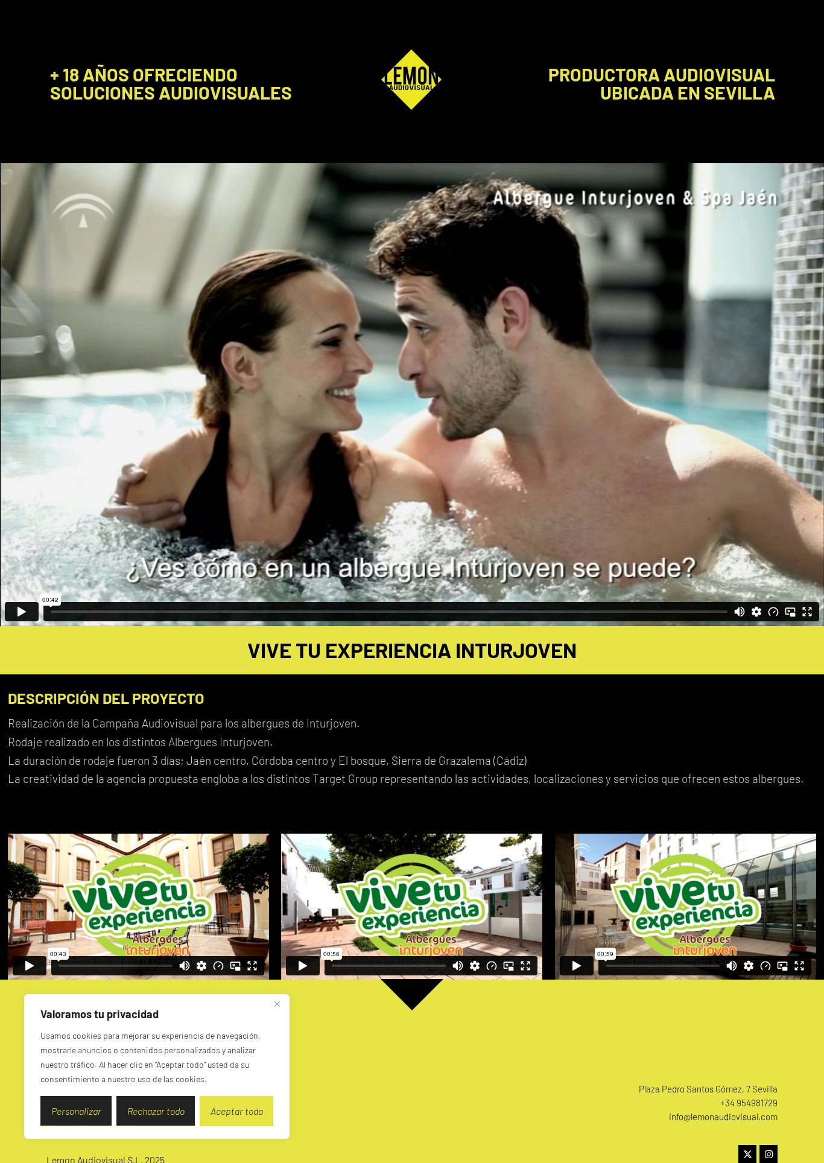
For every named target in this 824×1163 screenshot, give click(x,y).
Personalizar (76, 1111)
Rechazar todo (156, 1111)
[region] (157, 1066)
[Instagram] (768, 1154)
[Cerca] (277, 1004)
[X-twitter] (747, 1154)
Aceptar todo (237, 1111)
